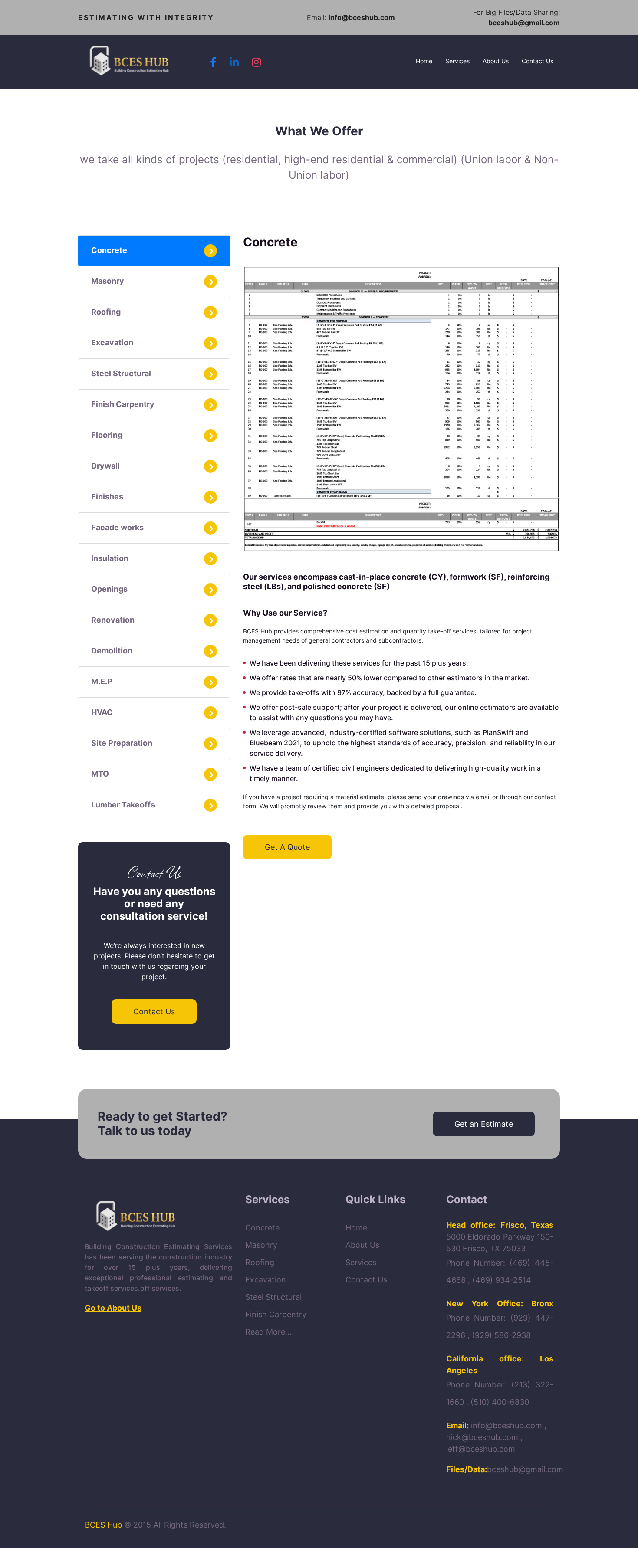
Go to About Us (113, 1307)
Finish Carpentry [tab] (123, 404)
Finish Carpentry (275, 1314)
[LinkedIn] (234, 62)
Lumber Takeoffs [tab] (123, 804)
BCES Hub (103, 1524)
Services (457, 61)
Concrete (262, 1227)
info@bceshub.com (362, 17)
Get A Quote (287, 847)
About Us (496, 61)
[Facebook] (213, 62)
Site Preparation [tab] (121, 743)
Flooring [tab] (106, 434)
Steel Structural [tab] (121, 373)
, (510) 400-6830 (497, 1402)
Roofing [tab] (106, 311)
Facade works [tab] (117, 527)
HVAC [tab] (102, 712)
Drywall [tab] (105, 465)
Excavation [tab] (112, 342)
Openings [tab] (109, 589)
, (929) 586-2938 (499, 1335)
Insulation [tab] (109, 558)
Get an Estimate (483, 1123)
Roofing (259, 1262)
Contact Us (537, 61)
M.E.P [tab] (101, 681)
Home (427, 61)
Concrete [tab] (109, 250)
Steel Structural (273, 1297)
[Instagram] (256, 62)
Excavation (265, 1279)
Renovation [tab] (113, 619)
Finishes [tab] (107, 496)
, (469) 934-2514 (499, 1280)
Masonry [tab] (107, 280)
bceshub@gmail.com (524, 22)
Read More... (268, 1331)
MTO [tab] (100, 773)
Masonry (261, 1245)
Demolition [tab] (111, 650)
